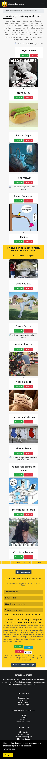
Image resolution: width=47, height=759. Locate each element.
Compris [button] (8, 755)
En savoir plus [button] (9, 749)
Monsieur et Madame (23, 722)
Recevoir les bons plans (23, 737)
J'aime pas (34, 55)
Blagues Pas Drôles (16, 4)
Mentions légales (23, 739)
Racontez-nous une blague (24, 664)
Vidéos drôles (12, 598)
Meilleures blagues (23, 705)
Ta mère (23, 717)
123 (18, 562)
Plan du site (23, 732)
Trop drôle (24, 55)
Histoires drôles (23, 702)
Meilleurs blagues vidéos (15, 610)
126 (34, 562)
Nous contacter (23, 734)
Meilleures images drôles (16, 604)
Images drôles (12, 592)
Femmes (23, 719)
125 (28, 562)
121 (8, 562)
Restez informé (24, 572)
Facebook (28, 648)
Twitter (28, 652)
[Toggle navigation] (42, 4)
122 (13, 562)
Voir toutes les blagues (24, 255)
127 (39, 562)
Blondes (24, 715)
